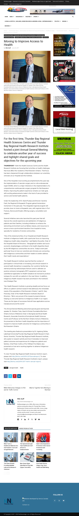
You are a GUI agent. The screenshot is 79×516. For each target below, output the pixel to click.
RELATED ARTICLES (11, 428)
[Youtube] (39, 419)
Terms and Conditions (58, 1)
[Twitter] (10, 376)
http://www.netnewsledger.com (25, 401)
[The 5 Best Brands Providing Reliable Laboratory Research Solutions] (11, 457)
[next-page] (8, 473)
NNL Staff (8, 48)
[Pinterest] (15, 376)
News (11, 16)
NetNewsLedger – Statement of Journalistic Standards (17, 1)
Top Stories (45, 37)
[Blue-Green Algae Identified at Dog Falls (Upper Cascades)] (27, 457)
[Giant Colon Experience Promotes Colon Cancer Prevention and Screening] (43, 437)
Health (21, 367)
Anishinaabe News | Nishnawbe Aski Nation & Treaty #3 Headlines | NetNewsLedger (32, 30)
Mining (64, 21)
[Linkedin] (19, 376)
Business (7, 26)
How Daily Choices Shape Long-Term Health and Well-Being (42, 465)
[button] (73, 17)
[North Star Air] (52, 11)
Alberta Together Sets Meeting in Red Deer (39, 389)
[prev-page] (5, 473)
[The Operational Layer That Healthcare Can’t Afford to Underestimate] (27, 437)
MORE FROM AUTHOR (26, 428)
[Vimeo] (36, 419)
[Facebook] (6, 376)
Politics (57, 21)
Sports (35, 16)
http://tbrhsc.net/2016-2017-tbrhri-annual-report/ (24, 361)
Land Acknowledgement (16, 4)
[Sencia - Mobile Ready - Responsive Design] (64, 122)
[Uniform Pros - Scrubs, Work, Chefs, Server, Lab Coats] (64, 146)
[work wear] (64, 71)
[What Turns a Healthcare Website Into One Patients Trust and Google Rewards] (11, 437)
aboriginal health (13, 367)
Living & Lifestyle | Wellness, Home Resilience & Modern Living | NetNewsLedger (28, 21)
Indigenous (19, 16)
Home (6, 16)
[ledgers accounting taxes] (64, 96)
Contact (6, 4)
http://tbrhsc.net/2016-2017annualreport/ (26, 356)
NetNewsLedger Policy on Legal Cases (41, 1)
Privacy (67, 1)
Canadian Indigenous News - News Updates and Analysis (28, 37)
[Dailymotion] (18, 419)
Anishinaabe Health (62, 30)
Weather (28, 16)
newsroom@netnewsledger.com (32, 507)
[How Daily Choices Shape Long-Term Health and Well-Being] (43, 457)
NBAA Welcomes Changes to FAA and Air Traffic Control (15, 389)
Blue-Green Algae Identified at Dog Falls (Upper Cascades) (26, 465)
